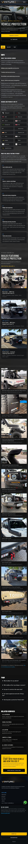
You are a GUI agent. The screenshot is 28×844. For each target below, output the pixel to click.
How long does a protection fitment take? (14, 699)
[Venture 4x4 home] (8, 2)
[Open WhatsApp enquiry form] (25, 803)
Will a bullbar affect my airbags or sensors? (14, 685)
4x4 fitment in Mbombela (8, 803)
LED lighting (5, 729)
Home (2, 5)
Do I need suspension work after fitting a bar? (13, 694)
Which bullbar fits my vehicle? (11, 681)
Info (3, 47)
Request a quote (14, 35)
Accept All (14, 833)
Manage (14, 841)
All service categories (7, 745)
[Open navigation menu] (24, 2)
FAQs (15, 47)
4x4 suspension (6, 714)
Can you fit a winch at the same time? (13, 689)
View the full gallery (8, 266)
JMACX (3, 801)
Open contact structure (14, 770)
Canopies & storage (6, 737)
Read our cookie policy (5, 813)
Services (6, 5)
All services (14, 39)
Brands (3, 796)
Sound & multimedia (6, 722)
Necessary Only (14, 837)
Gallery (9, 47)
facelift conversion (5, 85)
